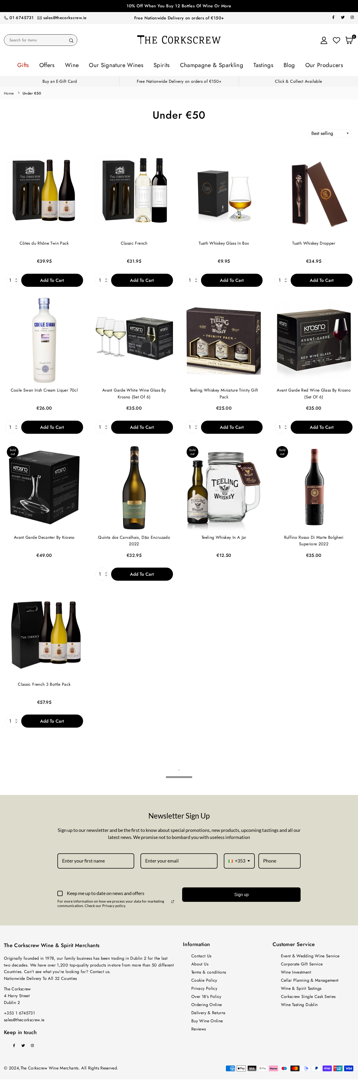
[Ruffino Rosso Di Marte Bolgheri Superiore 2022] (313, 485)
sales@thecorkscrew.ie (65, 18)
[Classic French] (134, 191)
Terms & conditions (208, 971)
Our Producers (293, 64)
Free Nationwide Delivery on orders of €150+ (179, 18)
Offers (76, 64)
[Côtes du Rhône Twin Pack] (44, 191)
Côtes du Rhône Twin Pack (44, 242)
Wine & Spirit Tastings (301, 987)
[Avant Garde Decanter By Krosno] (44, 485)
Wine (95, 64)
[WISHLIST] (336, 40)
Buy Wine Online (207, 1019)
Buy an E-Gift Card (59, 80)
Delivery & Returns (208, 1011)
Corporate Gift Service (302, 962)
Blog (265, 64)
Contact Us (201, 954)
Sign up (241, 893)
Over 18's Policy (206, 995)
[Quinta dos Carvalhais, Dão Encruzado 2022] (134, 485)
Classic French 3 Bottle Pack (44, 683)
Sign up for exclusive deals (179, 6)
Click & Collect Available (298, 80)
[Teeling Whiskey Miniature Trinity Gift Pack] (224, 338)
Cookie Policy (204, 979)
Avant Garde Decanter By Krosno (44, 536)
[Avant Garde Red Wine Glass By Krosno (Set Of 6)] (313, 338)
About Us (199, 962)
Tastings (245, 64)
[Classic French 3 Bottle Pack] (44, 632)
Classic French (134, 242)
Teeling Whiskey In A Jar (224, 536)
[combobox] (239, 859)
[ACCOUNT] (324, 40)
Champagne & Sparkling (205, 64)
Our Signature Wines (130, 64)
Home (9, 91)
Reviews (198, 1027)
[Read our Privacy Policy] (173, 900)
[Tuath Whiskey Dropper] (313, 191)
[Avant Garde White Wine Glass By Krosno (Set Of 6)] (134, 338)
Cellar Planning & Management (310, 979)
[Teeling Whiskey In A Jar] (224, 485)
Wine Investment (296, 971)
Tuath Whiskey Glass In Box (224, 242)
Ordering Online (206, 1003)
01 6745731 (21, 18)
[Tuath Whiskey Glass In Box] (224, 191)
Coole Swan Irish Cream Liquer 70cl (44, 389)
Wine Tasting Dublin (299, 1003)
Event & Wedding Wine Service (310, 954)
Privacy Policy (204, 987)
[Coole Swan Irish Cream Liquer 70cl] (44, 338)
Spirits (165, 64)
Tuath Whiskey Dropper (313, 242)
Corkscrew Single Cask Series (308, 995)
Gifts (57, 64)
